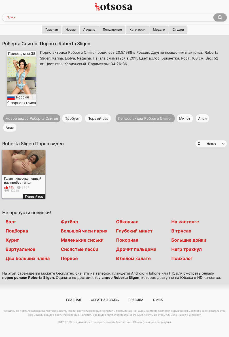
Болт (11, 221)
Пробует (72, 118)
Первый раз (97, 118)
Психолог (182, 258)
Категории (137, 29)
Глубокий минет (134, 231)
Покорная (127, 240)
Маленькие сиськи (82, 240)
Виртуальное (20, 249)
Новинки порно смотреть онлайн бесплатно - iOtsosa (107, 322)
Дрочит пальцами (136, 249)
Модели (159, 29)
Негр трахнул (186, 249)
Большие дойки (188, 240)
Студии (178, 29)
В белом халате (133, 258)
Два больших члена (28, 258)
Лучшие (89, 29)
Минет (185, 118)
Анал (10, 127)
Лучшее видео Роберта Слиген (145, 118)
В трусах (181, 231)
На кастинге (185, 221)
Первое (69, 258)
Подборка (17, 231)
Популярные (112, 29)
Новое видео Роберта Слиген (32, 118)
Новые (71, 29)
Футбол (69, 221)
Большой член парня (84, 231)
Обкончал (127, 221)
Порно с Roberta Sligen (65, 43)
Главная (51, 29)
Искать (220, 17)
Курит (12, 240)
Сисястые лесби (79, 249)
